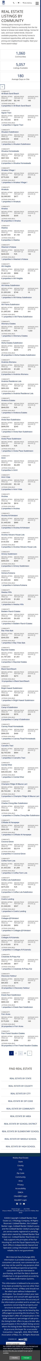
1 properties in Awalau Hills (12, 604)
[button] (37, 3)
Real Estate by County (21, 1086)
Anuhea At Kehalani (9, 515)
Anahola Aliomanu (8, 362)
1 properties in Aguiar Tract (12, 125)
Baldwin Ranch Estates (10, 611)
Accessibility (20, 1188)
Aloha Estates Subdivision (12, 342)
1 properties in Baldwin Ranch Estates (16, 623)
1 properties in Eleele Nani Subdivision (17, 1007)
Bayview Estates (8, 649)
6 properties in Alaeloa (10, 240)
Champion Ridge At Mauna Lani (14, 784)
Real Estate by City (21, 1093)
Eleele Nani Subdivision (11, 995)
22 (25, 1053)
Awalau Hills (6, 592)
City (20, 1169)
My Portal (28, 3)
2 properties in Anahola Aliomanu (14, 374)
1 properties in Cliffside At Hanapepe (16, 834)
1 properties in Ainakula (10, 201)
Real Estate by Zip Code (20, 1101)
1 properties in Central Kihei (12, 777)
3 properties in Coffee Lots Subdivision (17, 892)
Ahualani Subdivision (10, 132)
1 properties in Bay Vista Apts (13, 642)
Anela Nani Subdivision (10, 419)
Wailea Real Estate (20, 1158)
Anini (3, 458)
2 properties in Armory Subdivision (15, 566)
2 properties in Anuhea (10, 508)
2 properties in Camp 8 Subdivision (15, 719)
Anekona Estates (8, 400)
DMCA (20, 1192)
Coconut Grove (7, 841)
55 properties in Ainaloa (11, 220)
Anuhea (4, 496)
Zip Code (20, 1173)
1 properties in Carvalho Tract (13, 757)
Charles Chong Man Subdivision (14, 803)
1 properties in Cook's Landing (13, 911)
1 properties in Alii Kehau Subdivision (16, 297)
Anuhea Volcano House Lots (12, 534)
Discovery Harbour (9, 975)
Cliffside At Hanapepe (10, 822)
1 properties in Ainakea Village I (14, 182)
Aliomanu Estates (8, 323)
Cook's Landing (7, 899)
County (20, 1165)
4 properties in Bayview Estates (14, 662)
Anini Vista (5, 477)
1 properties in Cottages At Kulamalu (16, 949)
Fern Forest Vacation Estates (13, 1033)
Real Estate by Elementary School (20, 1131)
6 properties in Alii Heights (12, 278)
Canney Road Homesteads (12, 726)
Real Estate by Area (20, 1116)
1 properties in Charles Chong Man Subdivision (20, 815)
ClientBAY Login (20, 1196)
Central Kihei (6, 764)
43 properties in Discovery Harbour (15, 988)
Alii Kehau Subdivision (10, 285)
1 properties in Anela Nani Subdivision (16, 431)
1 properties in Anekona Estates (14, 412)
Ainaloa (4, 208)
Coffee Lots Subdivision (11, 880)
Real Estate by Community (20, 1108)
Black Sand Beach (8, 669)
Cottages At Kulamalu (10, 937)
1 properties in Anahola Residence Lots (17, 393)
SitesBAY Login (20, 1200)
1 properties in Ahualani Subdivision (16, 144)
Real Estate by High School (20, 1146)
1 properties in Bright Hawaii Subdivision (17, 700)
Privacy (20, 1184)
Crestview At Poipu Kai (10, 956)
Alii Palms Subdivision (10, 304)
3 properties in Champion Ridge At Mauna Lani (20, 796)
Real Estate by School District (20, 1123)
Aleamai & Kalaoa (8, 247)
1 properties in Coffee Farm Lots (14, 873)
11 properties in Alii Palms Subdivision (17, 316)
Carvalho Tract (7, 745)
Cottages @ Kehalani (10, 918)
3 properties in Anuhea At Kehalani (15, 527)
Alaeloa (4, 227)
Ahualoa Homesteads (10, 151)
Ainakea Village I (8, 170)
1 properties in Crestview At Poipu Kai (16, 968)
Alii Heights (6, 266)
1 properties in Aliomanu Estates (14, 335)
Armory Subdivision (9, 554)
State (20, 1161)
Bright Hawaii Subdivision (11, 688)
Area (21, 1181)
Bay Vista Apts (7, 630)
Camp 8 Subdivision (9, 707)
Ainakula (5, 189)
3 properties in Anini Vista (11, 489)
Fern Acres (5, 1014)
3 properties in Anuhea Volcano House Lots (18, 547)
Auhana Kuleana (8, 573)
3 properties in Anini (9, 470)
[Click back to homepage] (2, 2)
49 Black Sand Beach (10, 93)
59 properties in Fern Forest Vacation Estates (19, 1045)
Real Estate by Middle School (21, 1139)
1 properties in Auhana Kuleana (14, 585)
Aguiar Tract (6, 112)
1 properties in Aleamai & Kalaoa (14, 259)
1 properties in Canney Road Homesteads (18, 738)
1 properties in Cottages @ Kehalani (16, 930)
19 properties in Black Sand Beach (15, 681)
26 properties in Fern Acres (12, 1026)
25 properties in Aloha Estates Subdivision (18, 355)
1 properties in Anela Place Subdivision (17, 451)
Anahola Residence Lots (11, 381)
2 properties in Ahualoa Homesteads (16, 163)
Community (20, 1177)
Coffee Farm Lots (8, 860)
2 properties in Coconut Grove (13, 853)
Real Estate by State (20, 1078)
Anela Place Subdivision (11, 438)
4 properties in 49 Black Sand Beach (16, 105)
